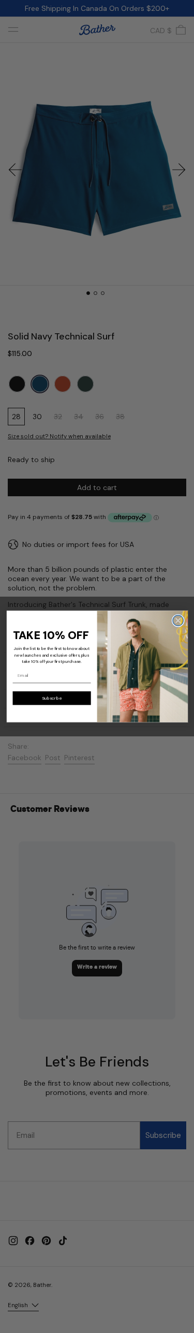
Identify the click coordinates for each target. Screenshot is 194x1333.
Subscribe (51, 698)
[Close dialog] (177, 620)
